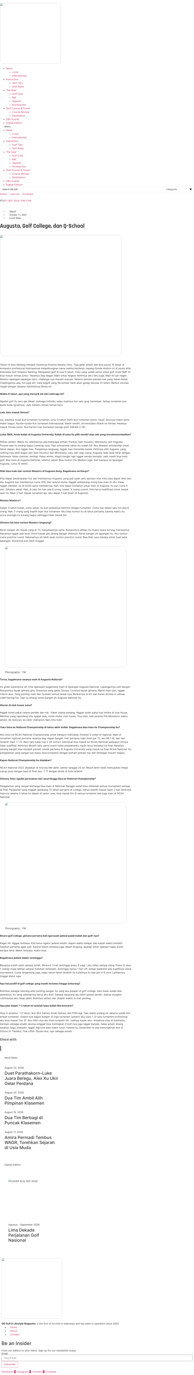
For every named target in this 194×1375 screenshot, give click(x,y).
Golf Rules (18, 86)
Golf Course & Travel (18, 108)
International (19, 75)
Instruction (12, 79)
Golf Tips (17, 82)
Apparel (16, 101)
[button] (97, 126)
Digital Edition (14, 122)
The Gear (11, 90)
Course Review (20, 111)
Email (5, 1353)
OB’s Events (12, 119)
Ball (14, 97)
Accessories (19, 104)
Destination (18, 115)
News (9, 68)
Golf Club (17, 93)
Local (15, 72)
